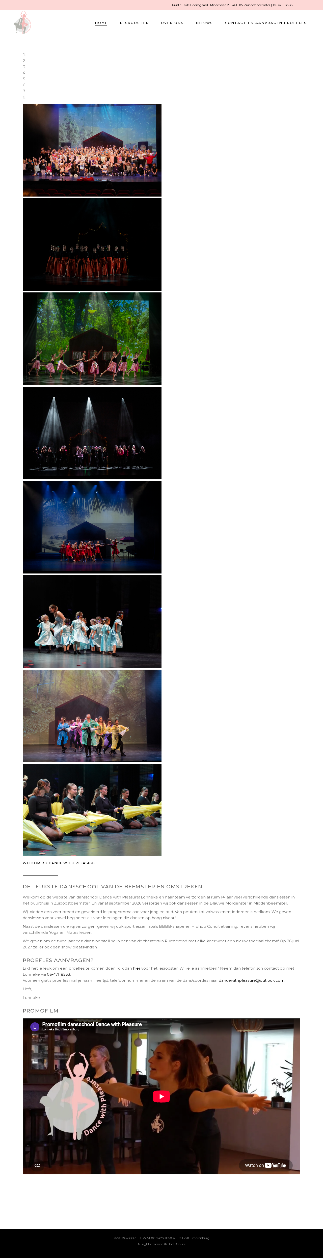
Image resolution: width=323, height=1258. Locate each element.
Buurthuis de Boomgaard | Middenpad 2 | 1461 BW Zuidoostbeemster (221, 5)
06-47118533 (58, 974)
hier (136, 968)
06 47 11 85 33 (283, 5)
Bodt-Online (177, 1244)
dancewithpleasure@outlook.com (251, 980)
